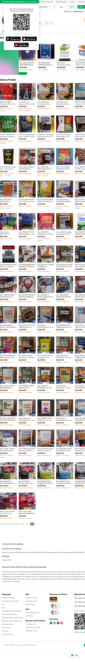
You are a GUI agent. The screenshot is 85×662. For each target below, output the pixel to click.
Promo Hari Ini (6, 627)
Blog (3, 608)
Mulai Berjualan (61, 2)
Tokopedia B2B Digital (9, 614)
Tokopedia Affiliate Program (11, 611)
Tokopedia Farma (7, 624)
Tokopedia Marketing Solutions (12, 618)
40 (27, 524)
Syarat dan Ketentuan (33, 627)
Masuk (72, 7)
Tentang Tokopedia (46, 2)
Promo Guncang (7, 634)
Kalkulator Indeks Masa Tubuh (12, 621)
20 (23, 524)
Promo (72, 2)
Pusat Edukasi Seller (33, 612)
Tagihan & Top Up (31, 598)
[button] (74, 12)
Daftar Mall (29, 616)
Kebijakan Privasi (31, 631)
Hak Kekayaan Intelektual (10, 601)
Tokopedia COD (31, 601)
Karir (3, 604)
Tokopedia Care (31, 624)
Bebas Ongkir (30, 604)
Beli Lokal (5, 631)
